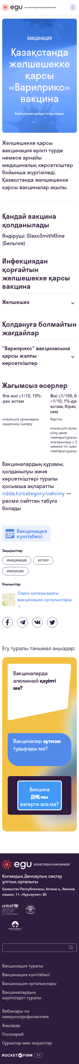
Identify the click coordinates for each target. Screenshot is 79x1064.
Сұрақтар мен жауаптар (27, 1043)
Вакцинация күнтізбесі (26, 974)
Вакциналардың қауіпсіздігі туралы (21, 994)
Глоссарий (13, 1034)
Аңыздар (11, 1025)
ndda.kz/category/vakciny (33, 493)
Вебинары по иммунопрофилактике (25, 1013)
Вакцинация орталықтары (29, 983)
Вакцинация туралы (22, 966)
